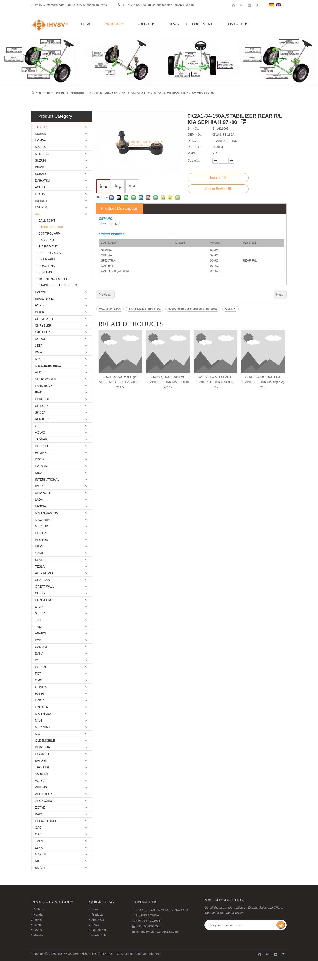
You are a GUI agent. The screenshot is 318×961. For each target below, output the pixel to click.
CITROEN (42, 406)
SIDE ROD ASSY (50, 253)
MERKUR (41, 526)
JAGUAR (41, 439)
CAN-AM (41, 647)
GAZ (38, 834)
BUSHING (45, 272)
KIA (37, 214)
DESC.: (193, 141)
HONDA (40, 140)
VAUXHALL (42, 774)
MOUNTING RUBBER (53, 279)
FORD (39, 305)
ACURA (40, 187)
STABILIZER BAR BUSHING (58, 285)
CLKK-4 (230, 308)
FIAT (38, 392)
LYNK (39, 847)
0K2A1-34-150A (110, 308)
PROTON (41, 539)
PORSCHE (42, 446)
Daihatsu (40, 909)
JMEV (39, 841)
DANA (39, 653)
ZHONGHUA (43, 794)
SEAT (39, 559)
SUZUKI (40, 160)
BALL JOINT (47, 220)
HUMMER (42, 452)
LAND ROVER (45, 385)
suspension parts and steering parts (192, 308)
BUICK (39, 312)
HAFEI (39, 693)
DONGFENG (44, 600)
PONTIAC (41, 533)
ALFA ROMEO (45, 573)
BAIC (38, 814)
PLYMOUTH (43, 754)
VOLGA (40, 780)
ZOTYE (40, 807)
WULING (41, 787)
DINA (38, 472)
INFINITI (41, 200)
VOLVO (40, 432)
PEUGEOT (42, 399)
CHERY (40, 593)
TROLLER (42, 767)
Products (97, 914)
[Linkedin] (249, 5)
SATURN (41, 760)
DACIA (39, 459)
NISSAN (40, 133)
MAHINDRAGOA (46, 513)
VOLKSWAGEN (45, 379)
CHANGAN (42, 580)
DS (37, 660)
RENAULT (42, 419)
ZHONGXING (44, 800)
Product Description (119, 208)
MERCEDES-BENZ (48, 365)
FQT (38, 673)
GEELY (40, 613)
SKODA (40, 412)
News (95, 924)
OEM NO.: (195, 134)
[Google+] (241, 5)
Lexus (38, 930)
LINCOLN (41, 707)
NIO (37, 861)
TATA (38, 626)
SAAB (39, 553)
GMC (38, 680)
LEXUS (40, 194)
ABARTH (41, 633)
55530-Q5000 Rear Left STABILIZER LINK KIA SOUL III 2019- (167, 382)
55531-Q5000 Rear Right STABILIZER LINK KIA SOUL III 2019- (120, 382)
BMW (38, 352)
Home (95, 909)
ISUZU (39, 167)
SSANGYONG (44, 298)
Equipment (98, 930)
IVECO (39, 486)
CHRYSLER (43, 325)
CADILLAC (42, 332)
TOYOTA (41, 127)
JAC (38, 620)
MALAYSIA (42, 519)
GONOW (41, 687)
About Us (97, 919)
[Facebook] (233, 5)
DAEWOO (42, 292)
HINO (39, 546)
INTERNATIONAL (47, 479)
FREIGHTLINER (46, 821)
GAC (38, 827)
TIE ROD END (48, 246)
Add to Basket (215, 189)
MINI (38, 359)
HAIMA (40, 700)
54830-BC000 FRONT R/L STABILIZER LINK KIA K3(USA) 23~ (262, 382)
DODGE (40, 339)
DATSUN (41, 466)
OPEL (39, 426)
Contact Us (98, 935)
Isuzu (37, 924)
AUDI (38, 372)
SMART (40, 867)
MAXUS (40, 854)
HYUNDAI (41, 207)
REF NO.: (194, 147)
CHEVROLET (44, 318)
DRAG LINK (47, 266)
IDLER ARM (47, 259)
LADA (39, 499)
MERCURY (42, 727)
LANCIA (40, 506)
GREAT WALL (44, 586)
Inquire (215, 177)
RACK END (46, 240)
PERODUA (42, 747)
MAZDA (40, 147)
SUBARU (41, 174)
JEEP (38, 345)
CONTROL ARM (50, 233)
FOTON (40, 667)
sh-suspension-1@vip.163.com (173, 4)
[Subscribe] (280, 925)
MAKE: (192, 153)
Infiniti (38, 919)
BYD (38, 640)
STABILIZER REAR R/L (145, 308)
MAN (38, 720)
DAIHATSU (42, 180)
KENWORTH (44, 493)
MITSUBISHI (43, 153)
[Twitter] (257, 5)
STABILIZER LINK (51, 227)
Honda (38, 914)
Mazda (38, 935)
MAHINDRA (43, 713)
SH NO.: (193, 128)
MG (37, 734)
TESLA (40, 566)
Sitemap (155, 953)
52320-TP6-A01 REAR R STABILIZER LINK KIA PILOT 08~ (215, 382)
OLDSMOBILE (45, 740)
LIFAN (39, 606)
